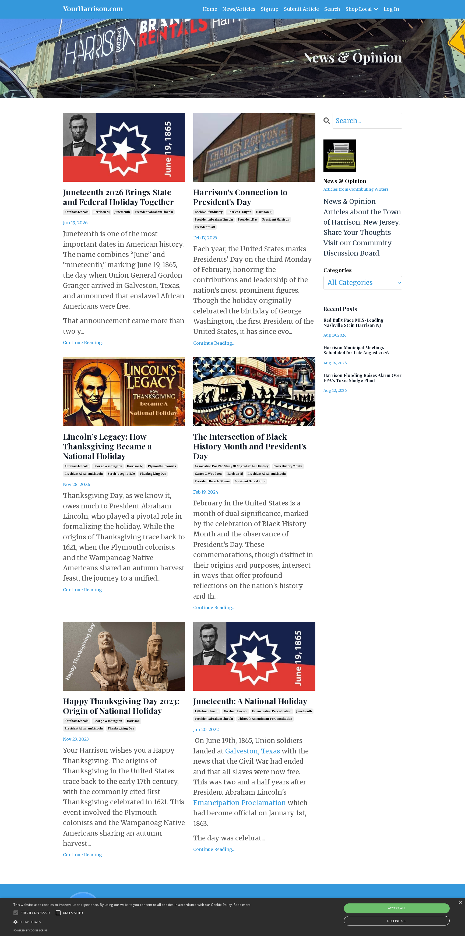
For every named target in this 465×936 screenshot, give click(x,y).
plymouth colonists (162, 466)
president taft (205, 227)
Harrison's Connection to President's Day (240, 197)
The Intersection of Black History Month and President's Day (250, 446)
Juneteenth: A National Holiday (250, 701)
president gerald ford (250, 481)
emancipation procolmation (271, 711)
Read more (242, 904)
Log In (391, 9)
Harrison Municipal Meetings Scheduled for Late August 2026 (356, 350)
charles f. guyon (239, 212)
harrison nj (101, 212)
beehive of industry (209, 212)
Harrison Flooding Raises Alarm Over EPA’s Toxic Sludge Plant (362, 378)
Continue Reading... (83, 342)
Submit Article (301, 9)
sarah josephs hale (121, 474)
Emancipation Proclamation (239, 803)
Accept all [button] (397, 908)
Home (210, 9)
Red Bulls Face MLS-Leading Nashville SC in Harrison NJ (353, 322)
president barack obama (212, 481)
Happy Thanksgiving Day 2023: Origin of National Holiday (121, 705)
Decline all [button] (396, 921)
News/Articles (239, 9)
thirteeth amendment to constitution (265, 719)
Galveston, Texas (252, 751)
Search (332, 9)
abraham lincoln (77, 212)
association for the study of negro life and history (232, 466)
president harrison (275, 219)
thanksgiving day (153, 474)
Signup (270, 9)
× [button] (460, 902)
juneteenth (122, 212)
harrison (133, 721)
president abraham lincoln (154, 212)
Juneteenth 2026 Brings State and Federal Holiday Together (118, 197)
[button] (132, 921)
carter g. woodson (208, 474)
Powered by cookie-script (30, 930)
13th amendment (207, 711)
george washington (107, 466)
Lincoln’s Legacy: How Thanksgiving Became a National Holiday (107, 446)
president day (248, 219)
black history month (287, 466)
